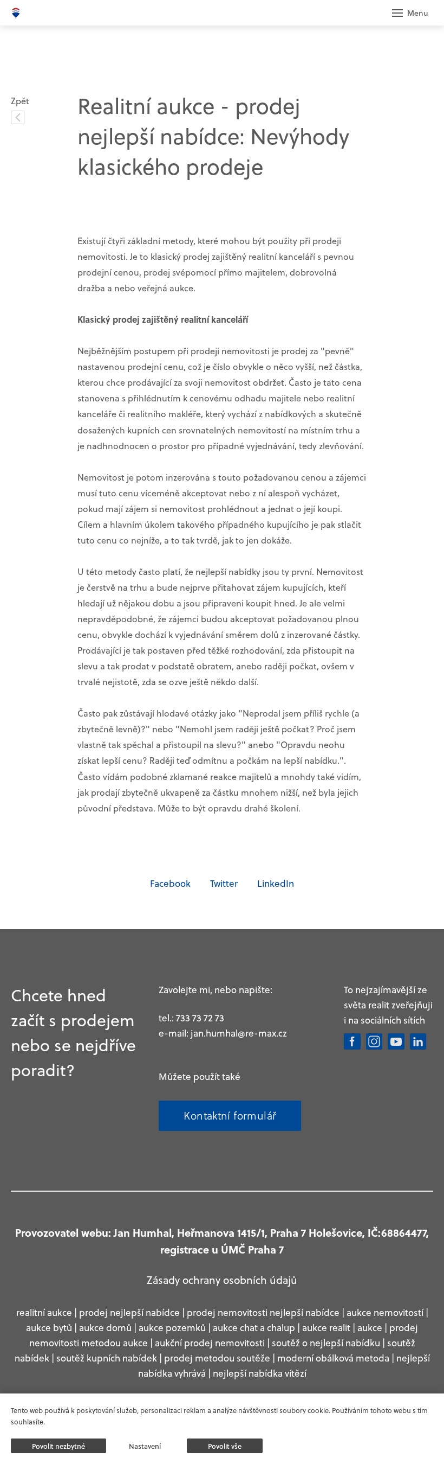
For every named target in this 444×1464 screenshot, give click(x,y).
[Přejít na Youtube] (396, 1041)
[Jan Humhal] (16, 13)
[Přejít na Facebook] (352, 1041)
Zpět (20, 100)
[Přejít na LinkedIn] (418, 1041)
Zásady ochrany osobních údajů (222, 1279)
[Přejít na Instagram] (374, 1041)
